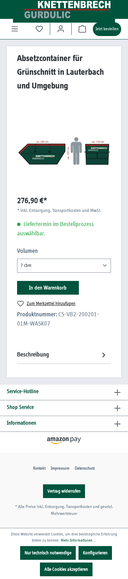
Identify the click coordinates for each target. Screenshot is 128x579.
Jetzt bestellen (107, 29)
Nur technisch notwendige (48, 553)
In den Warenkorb (48, 288)
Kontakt (39, 468)
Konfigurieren (95, 553)
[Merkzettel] (39, 29)
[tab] (62, 355)
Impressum (60, 468)
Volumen (27, 251)
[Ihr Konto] (61, 29)
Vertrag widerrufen (64, 491)
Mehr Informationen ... (79, 540)
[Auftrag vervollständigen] (82, 29)
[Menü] (15, 29)
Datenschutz (85, 468)
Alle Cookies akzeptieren (66, 569)
